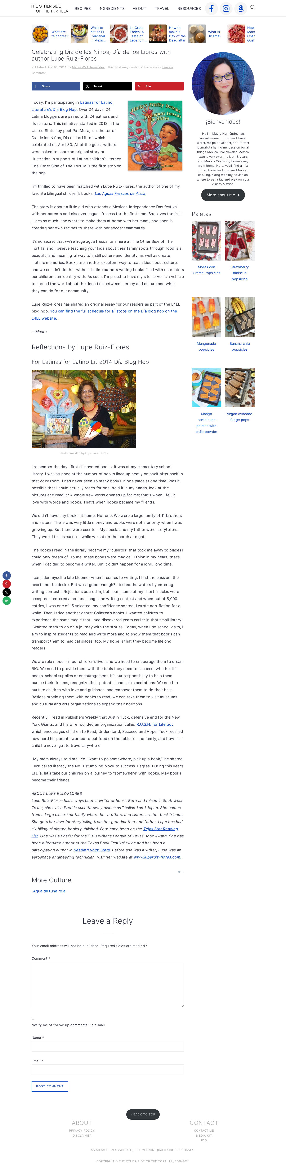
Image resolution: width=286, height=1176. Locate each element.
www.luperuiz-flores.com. (157, 857)
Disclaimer (82, 1135)
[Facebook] (211, 8)
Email (37, 1061)
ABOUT (139, 8)
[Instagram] (226, 8)
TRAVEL (162, 8)
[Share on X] (7, 592)
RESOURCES (189, 8)
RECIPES (83, 8)
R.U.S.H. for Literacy (155, 724)
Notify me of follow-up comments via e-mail (68, 1025)
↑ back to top (143, 1114)
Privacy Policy (82, 1130)
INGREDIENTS (112, 8)
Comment (41, 958)
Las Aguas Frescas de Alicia (120, 193)
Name (38, 1037)
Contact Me (204, 1130)
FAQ (204, 1140)
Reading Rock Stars (92, 850)
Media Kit (204, 1135)
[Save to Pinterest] (7, 584)
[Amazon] (240, 8)
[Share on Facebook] (7, 575)
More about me (221, 194)
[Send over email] (7, 600)
